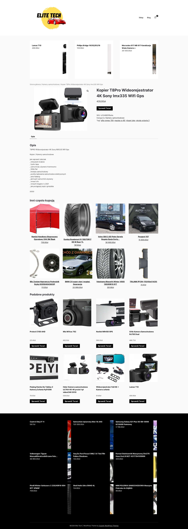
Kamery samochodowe (50, 84)
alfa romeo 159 (107, 120)
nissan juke (130, 120)
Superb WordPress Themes (108, 526)
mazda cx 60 (119, 120)
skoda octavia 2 (142, 120)
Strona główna (35, 84)
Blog (149, 18)
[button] (88, 91)
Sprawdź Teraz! (104, 108)
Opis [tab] (33, 136)
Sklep (141, 18)
